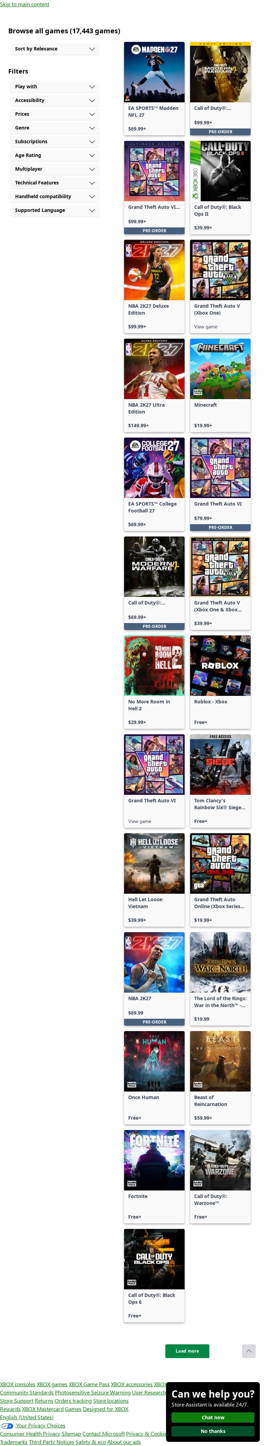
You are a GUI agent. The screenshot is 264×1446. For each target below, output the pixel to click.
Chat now (213, 1417)
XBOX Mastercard (43, 1408)
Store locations (111, 1400)
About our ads (124, 1441)
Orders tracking (73, 1400)
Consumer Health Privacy (30, 1433)
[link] (154, 88)
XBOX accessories (132, 1384)
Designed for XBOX (105, 1408)
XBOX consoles (17, 1384)
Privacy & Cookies (147, 1433)
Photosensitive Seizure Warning (93, 1392)
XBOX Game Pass (89, 1384)
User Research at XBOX (160, 1392)
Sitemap (71, 1433)
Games (73, 1408)
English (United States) (27, 1417)
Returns (44, 1400)
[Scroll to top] (249, 1351)
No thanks (213, 1431)
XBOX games (52, 1384)
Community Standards (27, 1392)
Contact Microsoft (103, 1433)
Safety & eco (91, 1441)
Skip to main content (24, 4)
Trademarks (14, 1441)
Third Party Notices (51, 1441)
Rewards (10, 1408)
